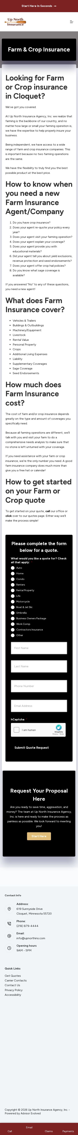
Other (19, 635)
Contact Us (12, 985)
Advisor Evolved (31, 1113)
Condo (20, 579)
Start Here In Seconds (37, 6)
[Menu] (71, 21)
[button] (39, 836)
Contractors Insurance (29, 629)
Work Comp (23, 624)
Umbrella (21, 612)
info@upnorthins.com (31, 938)
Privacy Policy (13, 990)
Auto (19, 567)
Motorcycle (23, 601)
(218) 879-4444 (27, 926)
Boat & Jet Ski (24, 607)
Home (19, 573)
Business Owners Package (31, 618)
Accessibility (13, 995)
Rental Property (25, 590)
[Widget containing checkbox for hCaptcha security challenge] (38, 730)
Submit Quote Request (32, 747)
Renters (20, 584)
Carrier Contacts (16, 980)
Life (18, 596)
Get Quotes (13, 975)
